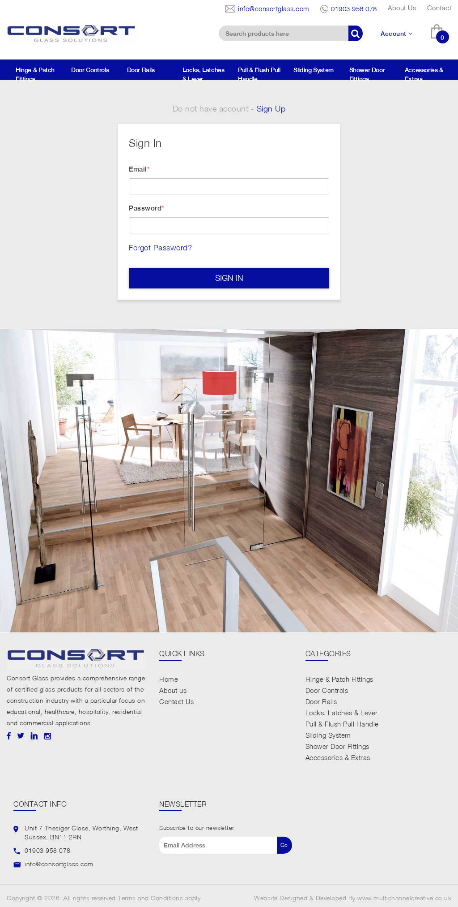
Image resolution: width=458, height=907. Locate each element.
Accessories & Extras (424, 74)
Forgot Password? (160, 247)
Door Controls (93, 69)
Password (145, 208)
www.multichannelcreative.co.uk (404, 898)
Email (138, 169)
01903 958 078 (354, 8)
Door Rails (144, 69)
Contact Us (176, 701)
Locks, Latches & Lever (203, 74)
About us (173, 690)
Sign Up (271, 108)
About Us (402, 8)
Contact (439, 8)
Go (284, 845)
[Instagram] (47, 735)
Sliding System (316, 69)
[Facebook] (9, 735)
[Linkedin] (34, 735)
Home (168, 679)
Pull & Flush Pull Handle (259, 74)
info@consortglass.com (274, 8)
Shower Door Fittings (367, 74)
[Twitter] (20, 735)
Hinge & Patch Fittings (35, 74)
